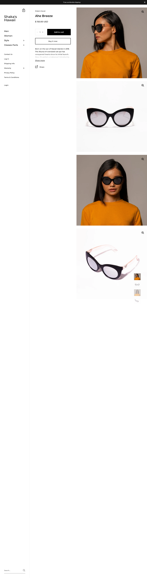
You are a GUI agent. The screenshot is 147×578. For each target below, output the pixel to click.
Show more (40, 61)
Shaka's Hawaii (10, 18)
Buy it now (52, 41)
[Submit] (24, 570)
